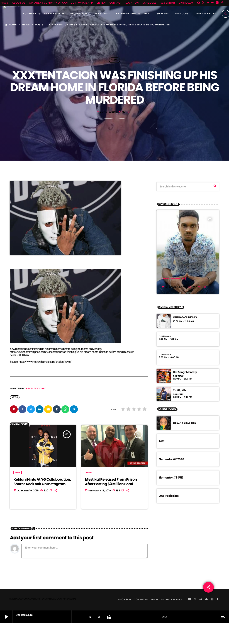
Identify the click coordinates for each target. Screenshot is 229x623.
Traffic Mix (179, 390)
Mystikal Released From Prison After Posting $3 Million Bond (111, 481)
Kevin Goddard (36, 388)
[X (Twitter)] (203, 3)
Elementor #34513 (171, 477)
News (114, 60)
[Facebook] (222, 3)
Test (161, 441)
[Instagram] (217, 3)
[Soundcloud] (208, 3)
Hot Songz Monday (185, 372)
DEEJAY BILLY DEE (184, 423)
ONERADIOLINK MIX (185, 317)
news (14, 397)
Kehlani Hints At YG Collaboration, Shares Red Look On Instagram (42, 481)
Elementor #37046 (171, 459)
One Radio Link (169, 496)
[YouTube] (198, 3)
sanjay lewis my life (173, 278)
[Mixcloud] (212, 3)
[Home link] (11, 14)
